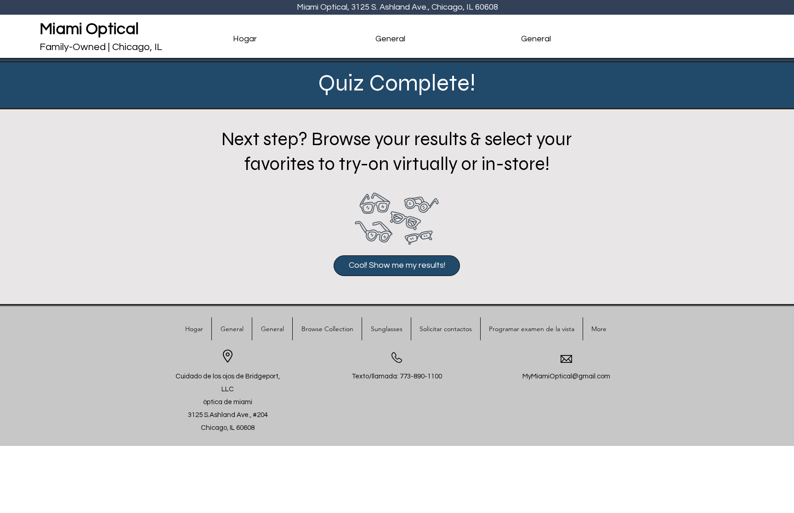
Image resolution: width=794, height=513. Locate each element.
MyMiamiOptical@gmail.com (566, 376)
